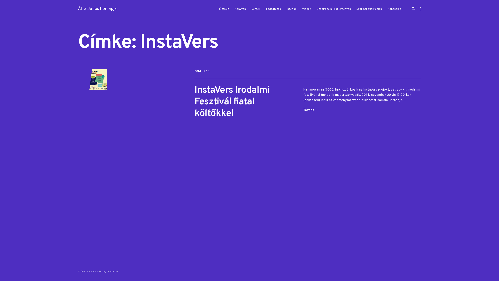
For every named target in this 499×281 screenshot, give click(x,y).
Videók (306, 9)
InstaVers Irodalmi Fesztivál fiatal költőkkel (232, 102)
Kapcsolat (394, 9)
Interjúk (291, 9)
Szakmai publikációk (369, 9)
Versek (255, 9)
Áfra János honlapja (97, 9)
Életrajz (224, 9)
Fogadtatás (273, 9)
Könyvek (240, 9)
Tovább (308, 110)
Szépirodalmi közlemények (334, 9)
